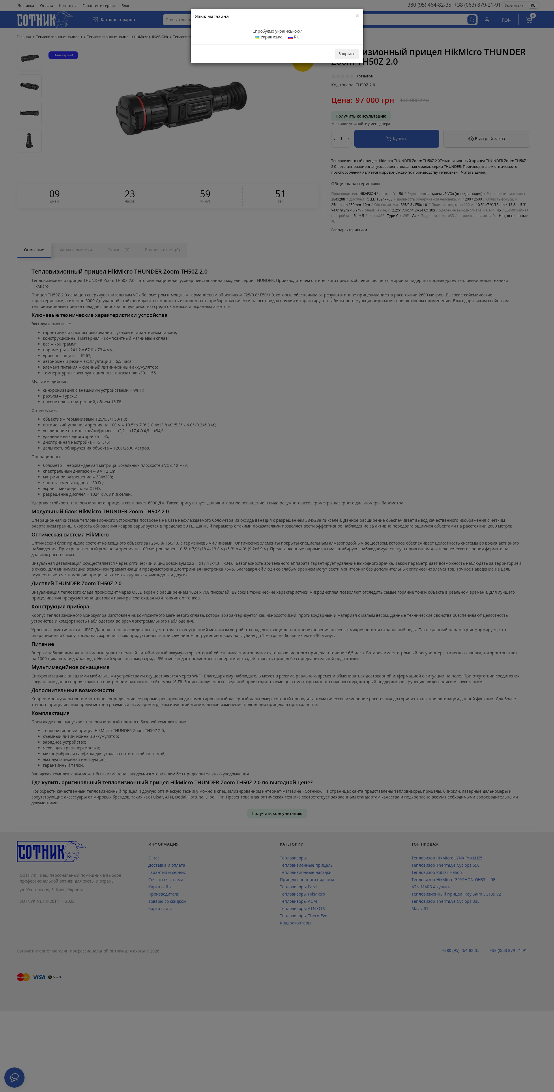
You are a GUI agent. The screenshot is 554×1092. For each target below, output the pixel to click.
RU (296, 37)
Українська (270, 37)
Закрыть (346, 53)
